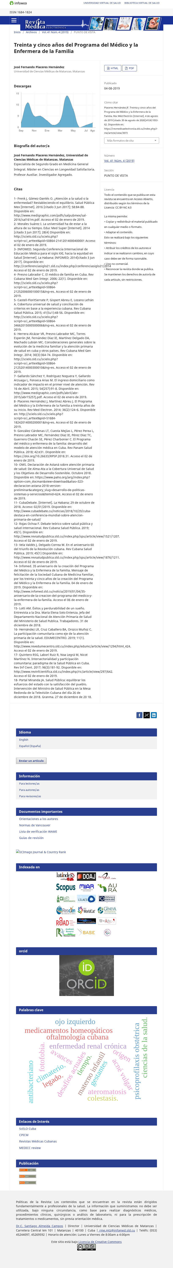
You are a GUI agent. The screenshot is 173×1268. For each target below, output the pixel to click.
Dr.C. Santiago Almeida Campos (39, 1226)
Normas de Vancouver (34, 825)
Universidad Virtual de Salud (102, 2)
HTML (114, 68)
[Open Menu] (14, 20)
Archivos (31, 32)
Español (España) (30, 746)
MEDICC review (30, 1148)
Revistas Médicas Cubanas (38, 1141)
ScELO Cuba (27, 1129)
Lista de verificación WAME (38, 832)
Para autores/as (29, 790)
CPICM (23, 1135)
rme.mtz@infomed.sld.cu (116, 1230)
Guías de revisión (31, 838)
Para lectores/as (29, 783)
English (23, 740)
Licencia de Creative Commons (100, 1242)
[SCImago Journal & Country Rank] (41, 852)
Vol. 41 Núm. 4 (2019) (55, 32)
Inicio (17, 32)
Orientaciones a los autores (38, 819)
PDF (131, 68)
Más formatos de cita (120, 140)
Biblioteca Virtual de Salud (141, 2)
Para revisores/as (30, 796)
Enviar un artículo (31, 761)
